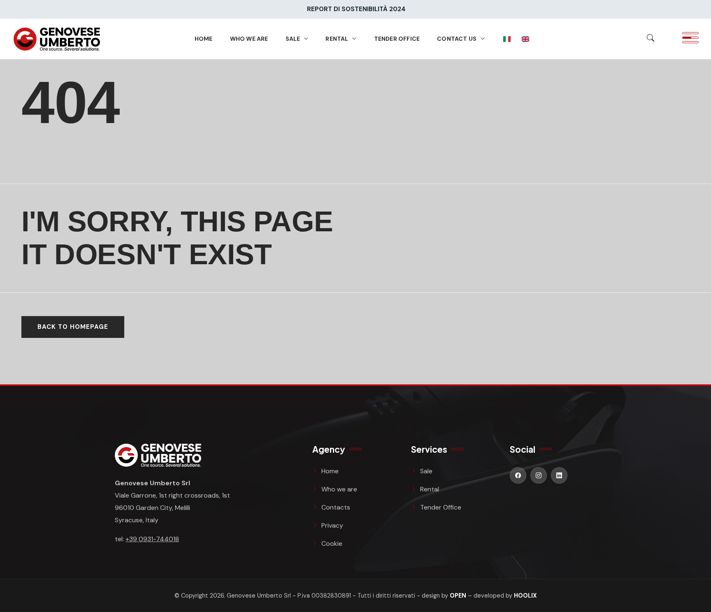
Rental (336, 38)
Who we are (249, 38)
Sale (293, 38)
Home (204, 38)
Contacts (335, 507)
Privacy (332, 525)
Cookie (331, 543)
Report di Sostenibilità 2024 (356, 9)
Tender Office (397, 38)
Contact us (456, 38)
